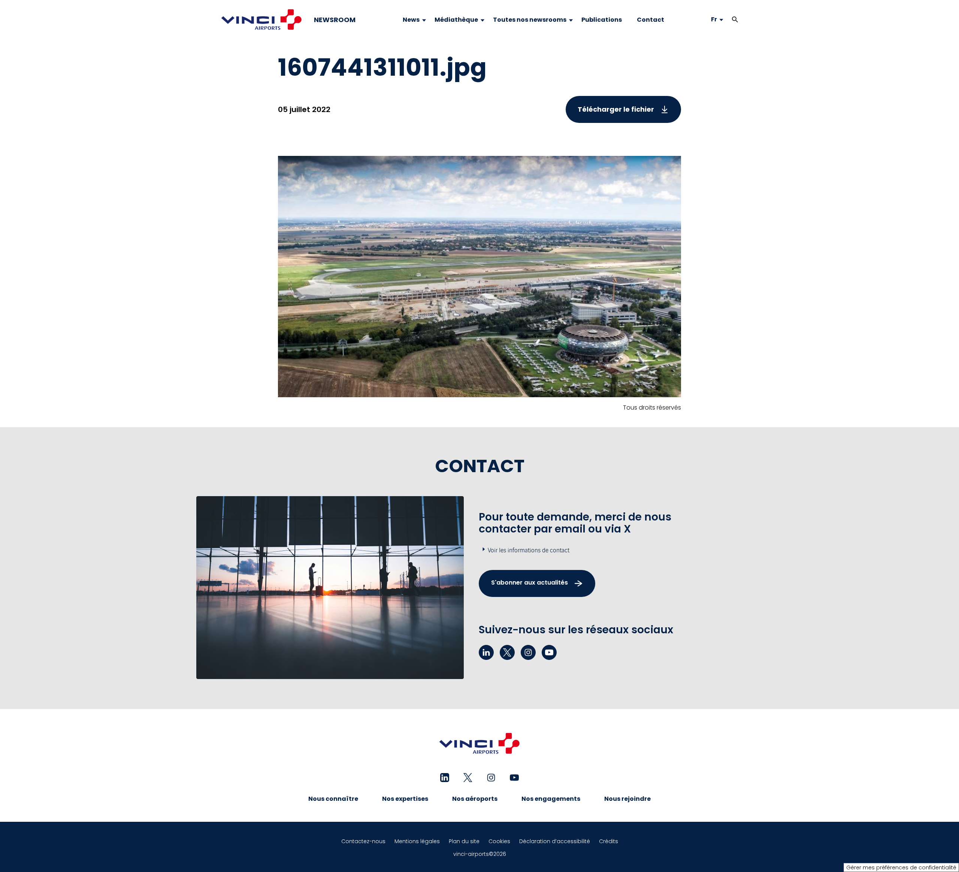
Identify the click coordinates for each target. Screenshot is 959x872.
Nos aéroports (474, 798)
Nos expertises (405, 798)
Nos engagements (550, 798)
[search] (727, 19)
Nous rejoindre (627, 798)
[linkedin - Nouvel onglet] (486, 652)
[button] (735, 19)
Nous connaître (333, 798)
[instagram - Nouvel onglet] (528, 652)
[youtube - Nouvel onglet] (549, 652)
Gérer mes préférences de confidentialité (901, 867)
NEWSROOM (335, 20)
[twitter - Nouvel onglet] (507, 652)
